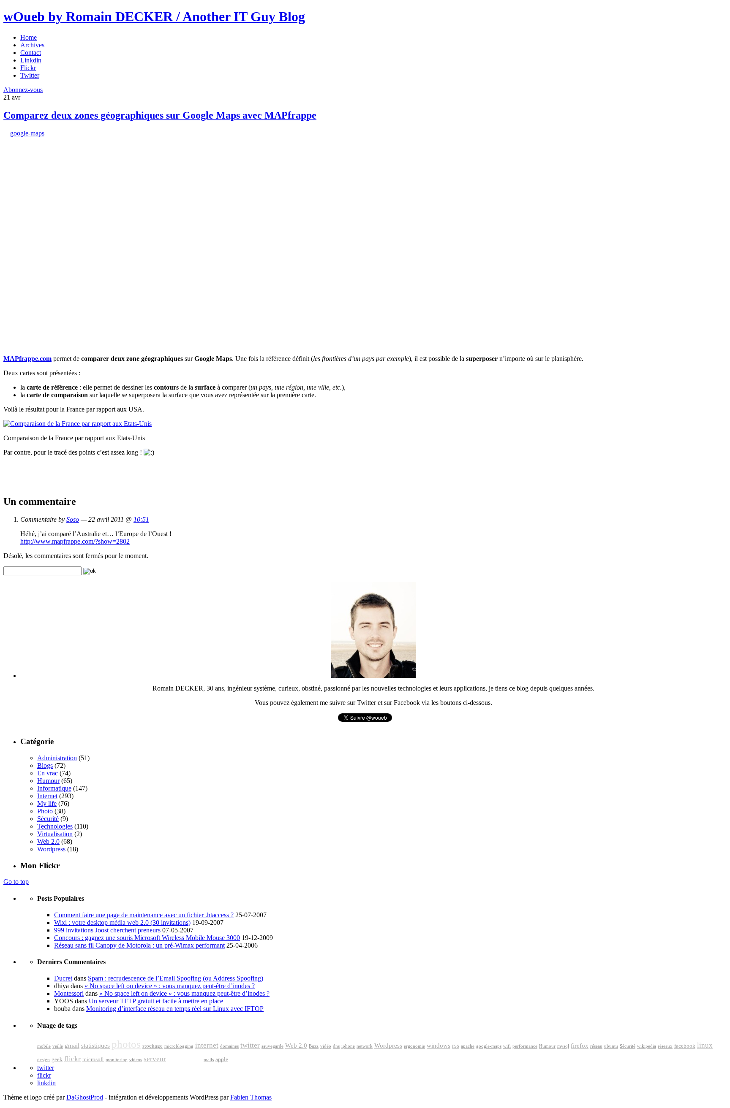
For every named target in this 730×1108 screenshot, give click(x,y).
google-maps (27, 133)
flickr (72, 1059)
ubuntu (611, 1046)
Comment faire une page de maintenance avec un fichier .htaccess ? (144, 914)
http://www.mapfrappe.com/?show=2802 (75, 541)
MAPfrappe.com (27, 358)
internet (206, 1045)
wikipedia (646, 1046)
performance (524, 1046)
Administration (57, 757)
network (365, 1046)
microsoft (93, 1059)
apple (221, 1059)
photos (126, 1044)
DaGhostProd (84, 1097)
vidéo (325, 1046)
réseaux (665, 1046)
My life (47, 803)
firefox (579, 1045)
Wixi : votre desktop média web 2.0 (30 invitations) (122, 922)
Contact (30, 52)
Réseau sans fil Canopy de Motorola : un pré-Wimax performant (139, 945)
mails (209, 1059)
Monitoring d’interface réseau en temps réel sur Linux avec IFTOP (175, 1008)
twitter (250, 1045)
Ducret (63, 978)
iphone (348, 1046)
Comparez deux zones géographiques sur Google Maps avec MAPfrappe (159, 115)
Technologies (55, 826)
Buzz (314, 1046)
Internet (47, 795)
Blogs (45, 765)
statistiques (95, 1045)
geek (57, 1059)
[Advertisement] (66, 190)
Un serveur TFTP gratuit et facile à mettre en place (156, 1001)
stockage (152, 1046)
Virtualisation (55, 833)
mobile (44, 1046)
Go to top (16, 881)
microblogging (178, 1046)
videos (135, 1059)
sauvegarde (272, 1046)
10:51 (141, 519)
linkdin (46, 1082)
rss (455, 1045)
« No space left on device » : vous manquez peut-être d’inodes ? (169, 985)
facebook (684, 1046)
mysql (563, 1046)
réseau (596, 1046)
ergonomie (414, 1046)
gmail (72, 1045)
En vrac (47, 773)
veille (57, 1046)
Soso (72, 519)
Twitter (29, 75)
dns (336, 1046)
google (185, 1057)
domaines (229, 1046)
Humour (48, 780)
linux (705, 1045)
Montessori (69, 993)
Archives (32, 45)
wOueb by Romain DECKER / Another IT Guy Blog (154, 16)
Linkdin (30, 60)
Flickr (28, 67)
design (43, 1059)
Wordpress (51, 849)
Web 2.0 (48, 841)
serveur (155, 1059)
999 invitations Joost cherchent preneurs (107, 930)
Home (28, 37)
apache (467, 1046)
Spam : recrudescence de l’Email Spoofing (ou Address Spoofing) (175, 978)
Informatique (54, 788)
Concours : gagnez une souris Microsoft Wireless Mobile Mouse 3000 (147, 937)
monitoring (117, 1059)
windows (438, 1045)
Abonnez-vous (23, 89)
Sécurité (48, 818)
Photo (45, 811)
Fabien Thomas (251, 1097)
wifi (507, 1046)
